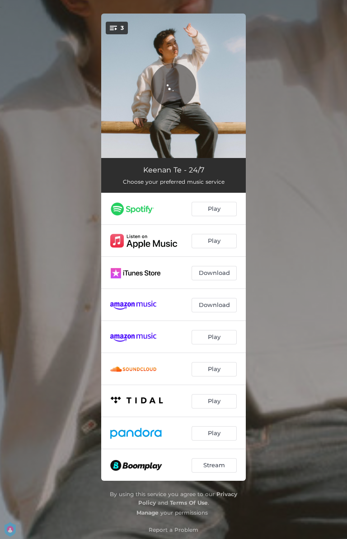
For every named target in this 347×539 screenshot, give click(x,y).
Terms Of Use (189, 502)
